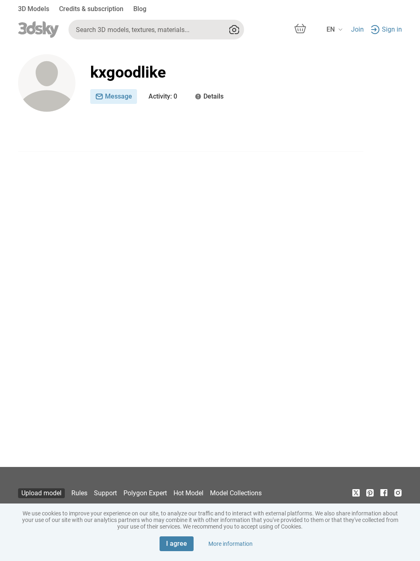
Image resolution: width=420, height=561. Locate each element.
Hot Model (188, 493)
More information (230, 543)
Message (118, 96)
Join (357, 29)
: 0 (162, 96)
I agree (176, 543)
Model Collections (236, 493)
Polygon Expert (145, 493)
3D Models (33, 9)
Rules (79, 493)
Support (105, 493)
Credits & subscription (91, 9)
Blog (139, 9)
